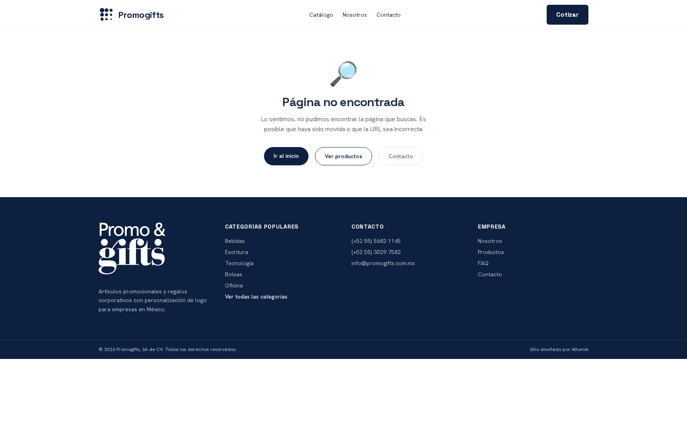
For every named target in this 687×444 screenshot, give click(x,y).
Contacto (388, 14)
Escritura (236, 252)
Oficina (234, 285)
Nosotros (355, 14)
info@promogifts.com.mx (383, 263)
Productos (491, 252)
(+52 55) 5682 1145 (376, 240)
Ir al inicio (286, 155)
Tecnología (239, 263)
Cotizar (567, 14)
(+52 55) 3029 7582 (376, 252)
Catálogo (321, 14)
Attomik (580, 349)
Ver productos (343, 156)
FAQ (483, 263)
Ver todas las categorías (256, 296)
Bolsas (233, 274)
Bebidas (235, 240)
